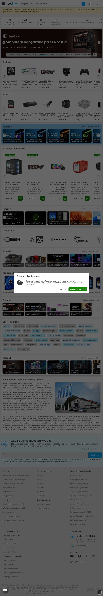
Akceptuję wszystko (78, 289)
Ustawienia (61, 289)
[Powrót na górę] (99, 592)
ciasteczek (46, 281)
